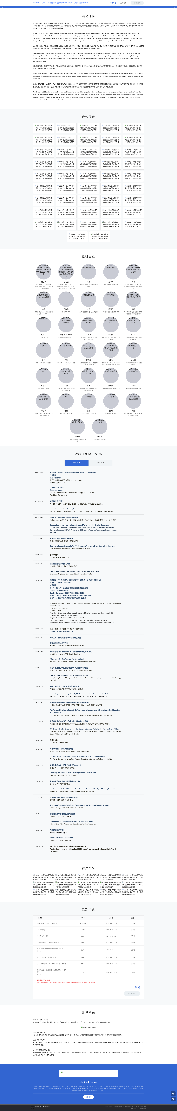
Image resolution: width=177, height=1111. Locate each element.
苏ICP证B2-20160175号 (140, 1106)
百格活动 (41, 1106)
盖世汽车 (89, 1082)
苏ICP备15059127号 (128, 1106)
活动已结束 (137, 3)
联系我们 (88, 1097)
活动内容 (113, 3)
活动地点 (123, 3)
